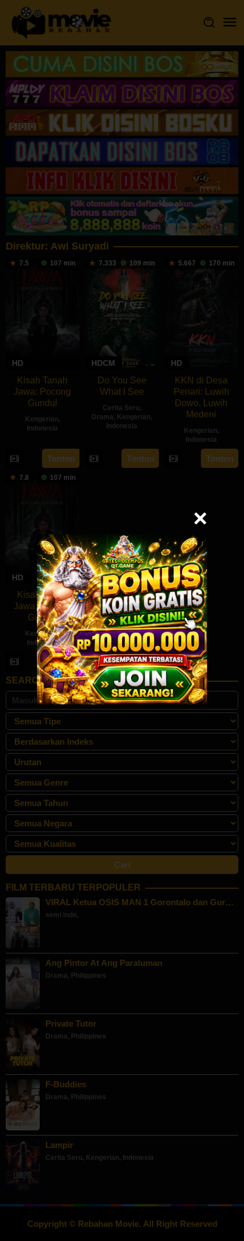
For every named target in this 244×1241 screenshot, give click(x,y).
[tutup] (200, 518)
